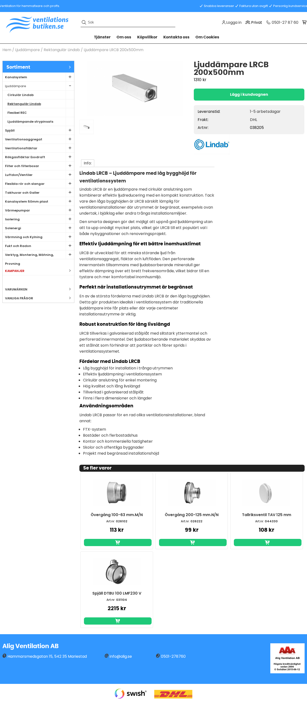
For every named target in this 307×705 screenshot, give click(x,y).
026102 (121, 521)
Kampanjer (14, 271)
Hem (6, 50)
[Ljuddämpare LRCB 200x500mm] (135, 114)
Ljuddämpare (27, 50)
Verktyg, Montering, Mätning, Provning (29, 256)
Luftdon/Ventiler (19, 175)
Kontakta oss (176, 37)
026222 (196, 521)
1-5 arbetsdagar (265, 111)
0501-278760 (173, 656)
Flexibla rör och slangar (25, 183)
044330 (271, 521)
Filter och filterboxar (22, 166)
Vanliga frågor (19, 298)
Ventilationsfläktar (21, 148)
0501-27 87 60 (284, 22)
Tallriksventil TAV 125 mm (266, 515)
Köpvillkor (147, 37)
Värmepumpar (17, 210)
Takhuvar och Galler (22, 192)
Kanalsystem (16, 77)
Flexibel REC (17, 112)
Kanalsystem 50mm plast (26, 201)
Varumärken (16, 289)
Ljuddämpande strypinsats (30, 121)
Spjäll (10, 130)
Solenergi (13, 228)
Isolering (12, 219)
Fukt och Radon (18, 246)
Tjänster (102, 37)
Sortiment (18, 67)
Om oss (124, 37)
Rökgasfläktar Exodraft (25, 157)
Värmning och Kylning (23, 237)
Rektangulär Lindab (62, 50)
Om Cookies (207, 37)
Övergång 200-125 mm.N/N (191, 515)
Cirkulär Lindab (20, 95)
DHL (253, 119)
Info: (88, 163)
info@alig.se (121, 656)
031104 (121, 599)
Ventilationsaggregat (23, 139)
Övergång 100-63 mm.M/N (117, 515)
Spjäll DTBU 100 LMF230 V (116, 593)
